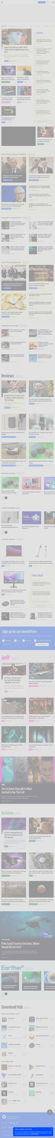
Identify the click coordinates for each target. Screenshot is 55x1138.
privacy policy (34, 1133)
